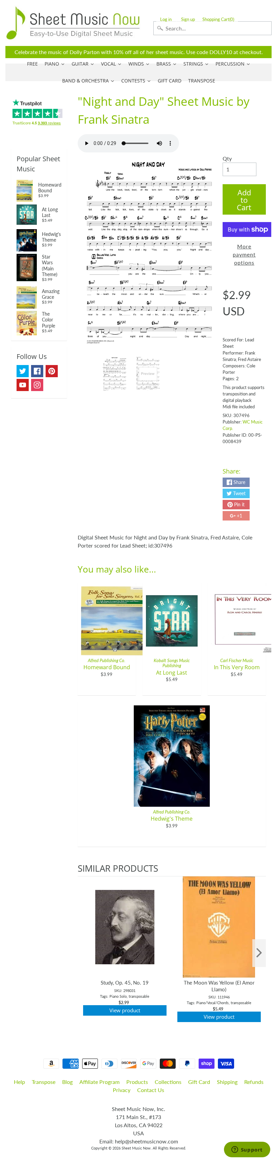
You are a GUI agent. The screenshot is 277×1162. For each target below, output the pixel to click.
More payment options (244, 254)
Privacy (121, 1090)
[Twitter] (23, 371)
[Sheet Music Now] (73, 23)
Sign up (188, 19)
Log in (166, 19)
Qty (227, 158)
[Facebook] (37, 371)
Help (19, 1082)
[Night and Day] (115, 374)
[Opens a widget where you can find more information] (247, 1150)
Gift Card (199, 1082)
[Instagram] (37, 385)
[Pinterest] (52, 371)
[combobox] (212, 28)
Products (137, 1082)
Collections (168, 1082)
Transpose (43, 1082)
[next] (259, 953)
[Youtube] (23, 385)
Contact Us (150, 1090)
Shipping (227, 1082)
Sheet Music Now (136, 1148)
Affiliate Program (99, 1082)
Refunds (253, 1082)
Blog (67, 1082)
